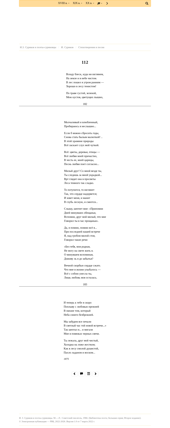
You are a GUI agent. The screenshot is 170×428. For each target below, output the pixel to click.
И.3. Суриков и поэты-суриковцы (38, 47)
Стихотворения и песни (91, 47)
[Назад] (74, 374)
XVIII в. (63, 3)
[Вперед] (95, 374)
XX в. (89, 3)
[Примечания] (81, 374)
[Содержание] (88, 374)
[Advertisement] (85, 25)
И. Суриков (67, 47)
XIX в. (77, 3)
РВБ (24, 3)
